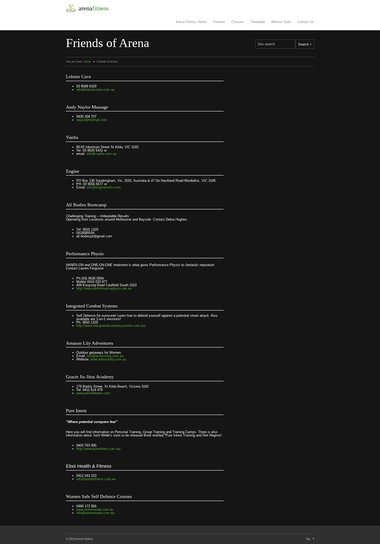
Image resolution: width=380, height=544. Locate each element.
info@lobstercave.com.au (95, 90)
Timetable (257, 22)
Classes (238, 22)
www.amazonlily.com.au (108, 359)
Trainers (219, 22)
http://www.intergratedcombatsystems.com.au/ (111, 326)
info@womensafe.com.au (95, 513)
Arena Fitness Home (191, 22)
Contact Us (305, 22)
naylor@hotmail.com (91, 120)
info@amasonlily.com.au (105, 356)
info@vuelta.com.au (101, 154)
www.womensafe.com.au (94, 509)
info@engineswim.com (104, 187)
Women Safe (281, 22)
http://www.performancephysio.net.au (104, 288)
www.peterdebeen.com (93, 393)
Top (308, 538)
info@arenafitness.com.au (96, 479)
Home (87, 61)
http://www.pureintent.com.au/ (98, 449)
